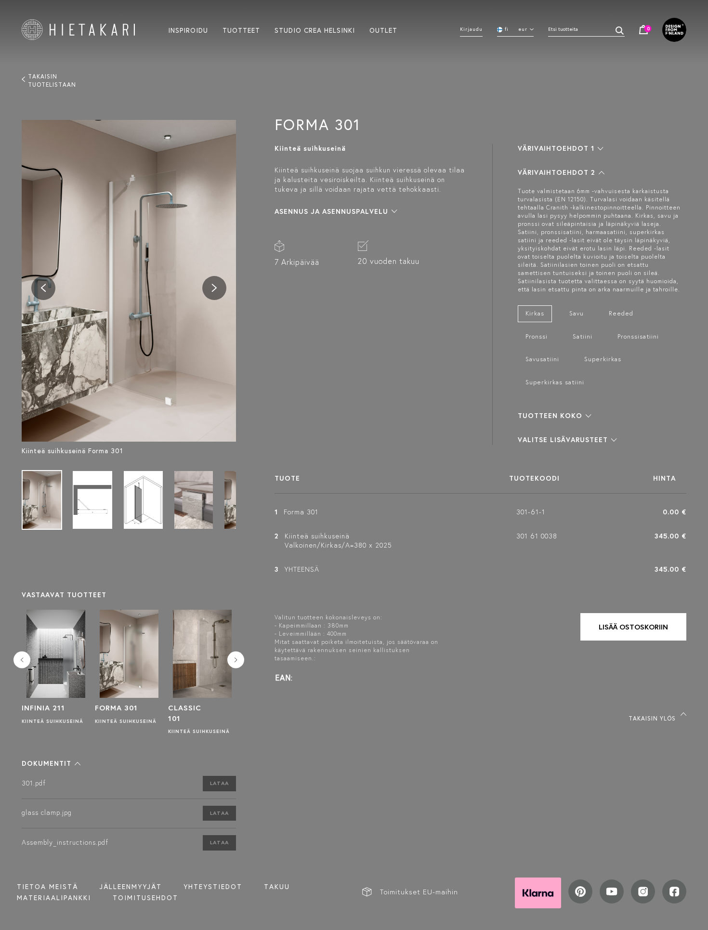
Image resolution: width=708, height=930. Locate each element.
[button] (51, 763)
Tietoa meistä (47, 886)
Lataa (219, 783)
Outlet (383, 30)
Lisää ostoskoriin (633, 626)
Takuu (277, 886)
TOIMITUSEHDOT (145, 897)
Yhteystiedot (213, 886)
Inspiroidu (188, 30)
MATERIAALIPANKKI (54, 897)
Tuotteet (241, 30)
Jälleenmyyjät (131, 886)
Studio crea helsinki (315, 30)
